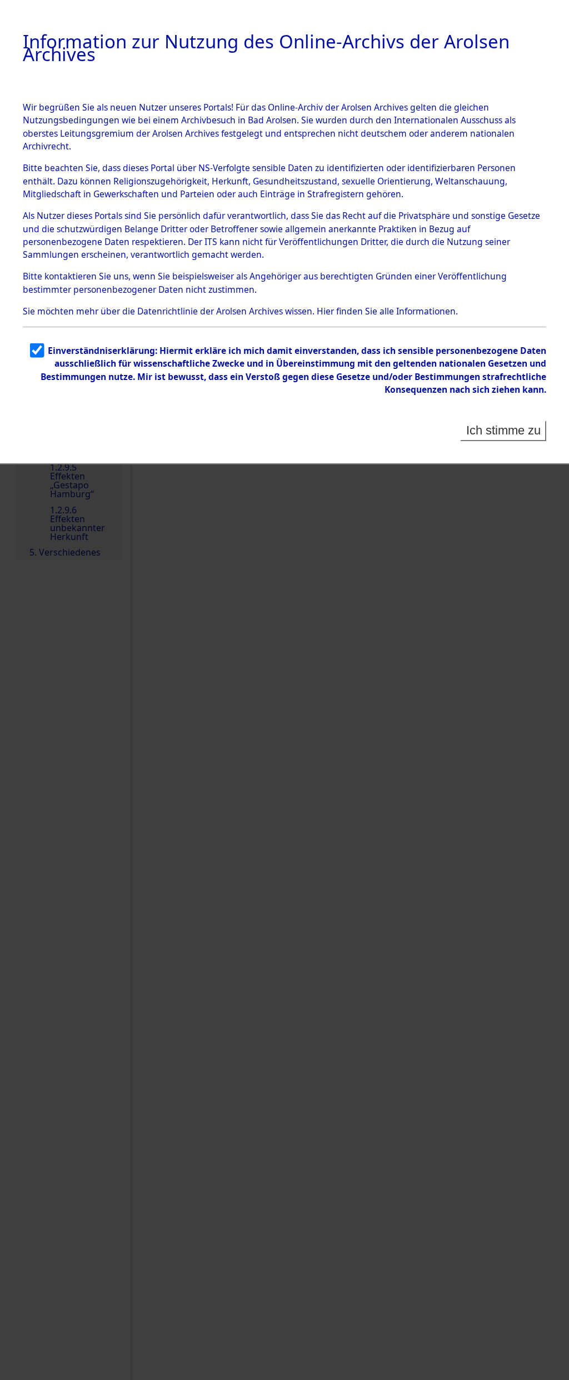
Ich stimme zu (503, 430)
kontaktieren (70, 276)
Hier (325, 311)
